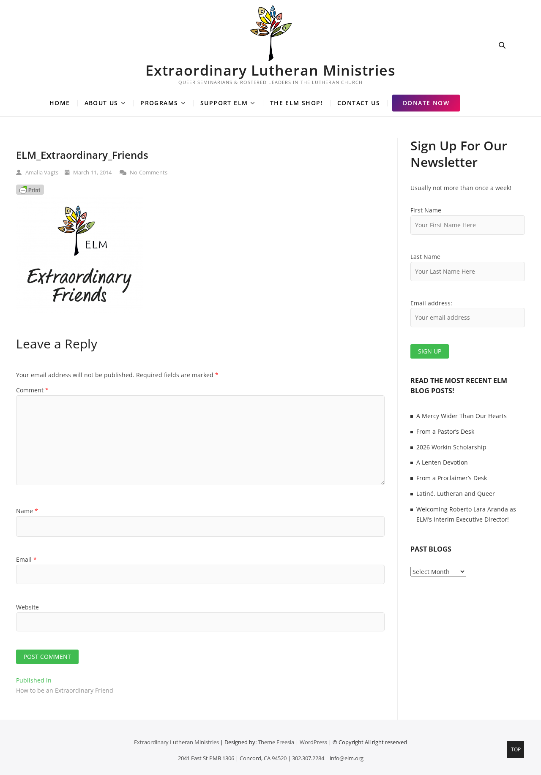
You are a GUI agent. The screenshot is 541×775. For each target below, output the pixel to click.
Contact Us (358, 103)
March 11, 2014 (91, 172)
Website (27, 607)
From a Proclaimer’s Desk (451, 478)
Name (27, 511)
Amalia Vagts (41, 172)
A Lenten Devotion (442, 462)
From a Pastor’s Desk (445, 431)
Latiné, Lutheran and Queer (455, 493)
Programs (159, 103)
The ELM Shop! (296, 103)
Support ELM (224, 103)
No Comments (147, 172)
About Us (101, 103)
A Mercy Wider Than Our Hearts (461, 416)
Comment (32, 390)
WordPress (313, 742)
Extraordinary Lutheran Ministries (270, 70)
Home (59, 103)
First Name (425, 210)
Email (26, 559)
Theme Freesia (276, 742)
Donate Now (426, 103)
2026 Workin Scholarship (451, 447)
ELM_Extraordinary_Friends (82, 155)
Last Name (425, 257)
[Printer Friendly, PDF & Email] (30, 189)
